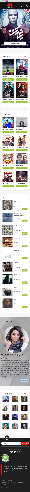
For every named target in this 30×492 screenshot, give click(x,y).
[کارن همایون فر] (5, 417)
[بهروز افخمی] (5, 408)
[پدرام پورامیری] (15, 417)
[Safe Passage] (18, 204)
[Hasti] (15, 290)
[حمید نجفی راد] (5, 399)
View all (24, 56)
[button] (11, 480)
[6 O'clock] (16, 266)
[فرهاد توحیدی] (15, 399)
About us (13, 482)
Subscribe (24, 443)
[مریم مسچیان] (24, 408)
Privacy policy (5, 482)
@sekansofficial (24, 1)
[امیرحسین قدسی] (15, 426)
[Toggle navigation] (3, 5)
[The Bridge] (17, 241)
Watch (8, 79)
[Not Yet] (16, 278)
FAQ (23, 480)
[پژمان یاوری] (15, 408)
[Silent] (15, 302)
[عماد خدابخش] (24, 426)
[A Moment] (17, 253)
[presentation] (28, 29)
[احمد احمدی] (5, 426)
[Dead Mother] (17, 229)
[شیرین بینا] (24, 417)
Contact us (20, 482)
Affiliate (4, 484)
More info (25, 380)
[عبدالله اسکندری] (24, 399)
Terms (18, 480)
